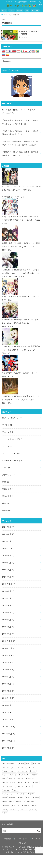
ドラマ (6, 467)
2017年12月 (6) (8, 726)
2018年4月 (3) (8, 698)
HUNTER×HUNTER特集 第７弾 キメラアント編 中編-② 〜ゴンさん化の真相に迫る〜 (21, 398)
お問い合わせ (7, 196)
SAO (22, 763)
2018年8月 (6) (8, 669)
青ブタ (34, 809)
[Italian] (22, 51)
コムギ (23, 775)
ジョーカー (31, 779)
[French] (11, 51)
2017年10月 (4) (8, 740)
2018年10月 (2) (8, 655)
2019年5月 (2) (8, 612)
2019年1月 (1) (8, 633)
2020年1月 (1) (8, 576)
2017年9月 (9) (8, 748)
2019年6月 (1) (8, 605)
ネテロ (37, 782)
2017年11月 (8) (8, 733)
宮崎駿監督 (8, 489)
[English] (7, 51)
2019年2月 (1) (8, 626)
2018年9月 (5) (8, 662)
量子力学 (24, 809)
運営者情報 (7, 839)
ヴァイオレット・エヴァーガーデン (15, 794)
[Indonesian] (19, 51)
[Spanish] (7, 54)
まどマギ (37, 763)
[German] (15, 51)
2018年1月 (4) (8, 719)
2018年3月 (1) (8, 705)
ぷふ (29, 763)
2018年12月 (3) (8, 641)
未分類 (6, 510)
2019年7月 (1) (8, 598)
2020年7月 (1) (8, 562)
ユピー (16, 790)
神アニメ (16, 805)
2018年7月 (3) (8, 676)
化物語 (21, 798)
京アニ (32, 794)
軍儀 (5, 809)
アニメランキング (11, 453)
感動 (5, 801)
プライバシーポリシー (21, 839)
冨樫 (5, 798)
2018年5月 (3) (8, 691)
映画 (5, 503)
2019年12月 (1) (8, 584)
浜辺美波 (32, 801)
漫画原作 (6, 805)
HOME (5, 15)
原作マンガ (35, 10)
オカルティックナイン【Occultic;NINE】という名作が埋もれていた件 (21, 188)
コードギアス (33, 775)
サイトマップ (36, 839)
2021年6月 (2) (8, 534)
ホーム (4, 10)
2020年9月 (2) (8, 555)
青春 (5, 813)
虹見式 (35, 805)
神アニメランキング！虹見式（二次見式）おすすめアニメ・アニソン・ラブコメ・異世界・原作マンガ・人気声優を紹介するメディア (21, 849)
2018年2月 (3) (8, 712)
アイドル (7, 425)
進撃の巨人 (14, 809)
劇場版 (13, 798)
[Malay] (34, 51)
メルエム (6, 790)
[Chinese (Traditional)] (4, 51)
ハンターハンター (9, 786)
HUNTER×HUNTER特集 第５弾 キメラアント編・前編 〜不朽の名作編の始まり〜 (21, 321)
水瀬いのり (21, 801)
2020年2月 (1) (8, 569)
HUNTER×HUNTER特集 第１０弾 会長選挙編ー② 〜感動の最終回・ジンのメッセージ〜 (21, 348)
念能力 (37, 798)
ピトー (30, 786)
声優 (27, 10)
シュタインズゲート (17, 779)
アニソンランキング (12, 439)
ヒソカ (21, 786)
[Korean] (30, 51)
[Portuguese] (37, 51)
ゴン (5, 779)
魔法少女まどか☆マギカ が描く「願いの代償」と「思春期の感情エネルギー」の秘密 (21, 218)
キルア (34, 771)
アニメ (11, 10)
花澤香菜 (26, 805)
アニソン (19, 10)
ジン (20, 782)
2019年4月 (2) (8, 619)
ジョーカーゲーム (9, 782)
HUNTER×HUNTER (12, 417)
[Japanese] (26, 51)
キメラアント (23, 771)
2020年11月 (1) (8, 548)
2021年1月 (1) (8, 541)
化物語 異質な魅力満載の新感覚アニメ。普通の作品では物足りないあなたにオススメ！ (21, 245)
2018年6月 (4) (8, 683)
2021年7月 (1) (8, 527)
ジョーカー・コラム (12, 460)
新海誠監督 (8, 496)
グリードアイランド (10, 775)
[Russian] (4, 54)
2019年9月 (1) (8, 591)
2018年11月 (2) (8, 648)
